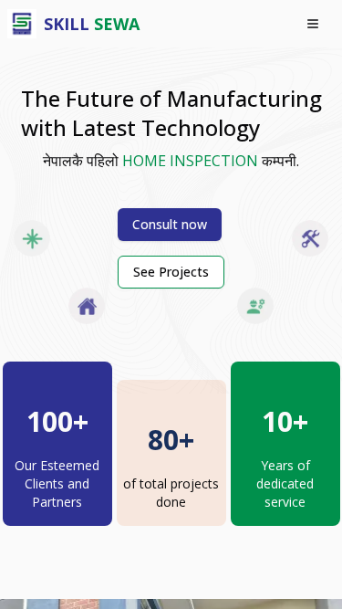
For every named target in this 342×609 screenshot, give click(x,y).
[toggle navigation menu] (313, 23)
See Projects (171, 271)
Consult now (169, 224)
